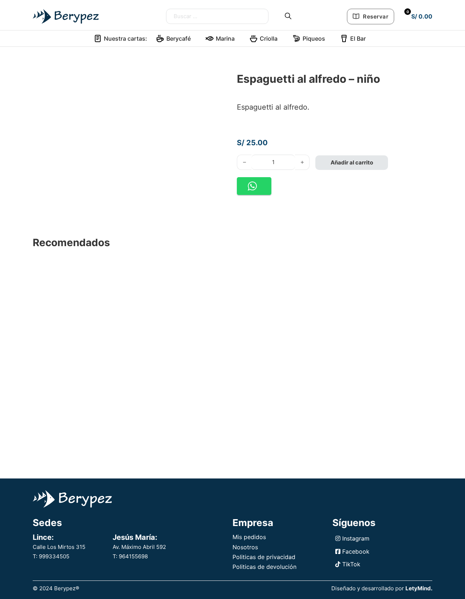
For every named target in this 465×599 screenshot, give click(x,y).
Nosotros (245, 547)
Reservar (375, 16)
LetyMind (418, 588)
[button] (254, 186)
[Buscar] (288, 16)
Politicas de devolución (264, 566)
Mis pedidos (249, 537)
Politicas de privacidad (263, 557)
